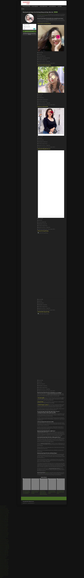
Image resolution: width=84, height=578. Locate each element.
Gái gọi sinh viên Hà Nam (4, 529)
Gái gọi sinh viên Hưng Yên (4, 537)
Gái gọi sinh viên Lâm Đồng (4, 541)
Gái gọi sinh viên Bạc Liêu (4, 561)
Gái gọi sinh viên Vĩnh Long (4, 567)
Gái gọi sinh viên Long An (4, 571)
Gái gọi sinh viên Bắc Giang (4, 517)
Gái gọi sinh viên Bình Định (4, 550)
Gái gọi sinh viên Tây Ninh (4, 569)
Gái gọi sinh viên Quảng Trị (4, 549)
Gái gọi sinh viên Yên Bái (3, 508)
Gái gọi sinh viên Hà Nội (3, 530)
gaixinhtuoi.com (25, 503)
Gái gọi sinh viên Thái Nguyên (4, 510)
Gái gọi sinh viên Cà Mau (4, 565)
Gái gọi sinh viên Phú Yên (4, 542)
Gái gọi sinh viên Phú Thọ (4, 536)
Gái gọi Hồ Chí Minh (26, 6)
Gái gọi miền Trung (43, 6)
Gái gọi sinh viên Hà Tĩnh (4, 531)
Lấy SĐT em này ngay (30, 31)
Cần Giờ (46, 472)
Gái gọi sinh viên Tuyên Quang (4, 512)
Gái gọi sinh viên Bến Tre (3, 560)
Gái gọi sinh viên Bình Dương (4, 559)
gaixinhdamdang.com (31, 503)
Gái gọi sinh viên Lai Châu (4, 520)
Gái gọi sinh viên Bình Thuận (4, 551)
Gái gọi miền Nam (52, 6)
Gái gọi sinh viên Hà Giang (4, 528)
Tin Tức (1, 577)
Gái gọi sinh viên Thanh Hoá (4, 511)
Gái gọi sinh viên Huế (3, 557)
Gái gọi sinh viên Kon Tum (4, 539)
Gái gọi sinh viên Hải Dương (4, 532)
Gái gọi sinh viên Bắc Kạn (4, 518)
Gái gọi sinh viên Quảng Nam (4, 547)
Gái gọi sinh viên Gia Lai (3, 556)
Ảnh (29, 28)
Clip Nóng (60, 6)
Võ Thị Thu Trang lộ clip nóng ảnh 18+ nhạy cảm (61, 492)
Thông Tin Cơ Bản (27, 24)
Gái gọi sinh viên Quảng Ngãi (4, 546)
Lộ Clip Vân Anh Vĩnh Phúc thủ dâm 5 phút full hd (52, 492)
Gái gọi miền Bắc (35, 6)
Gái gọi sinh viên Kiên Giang (4, 570)
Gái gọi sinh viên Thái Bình (4, 509)
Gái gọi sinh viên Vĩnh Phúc (4, 513)
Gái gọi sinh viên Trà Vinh (4, 575)
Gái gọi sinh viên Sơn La (3, 527)
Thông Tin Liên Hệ (27, 26)
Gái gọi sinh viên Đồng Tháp (4, 566)
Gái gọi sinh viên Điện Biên (4, 519)
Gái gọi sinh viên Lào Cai (4, 522)
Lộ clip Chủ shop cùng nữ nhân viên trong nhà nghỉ (26, 492)
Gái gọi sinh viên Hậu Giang (4, 568)
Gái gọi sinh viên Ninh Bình (4, 521)
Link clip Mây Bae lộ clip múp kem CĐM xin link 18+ (43, 492)
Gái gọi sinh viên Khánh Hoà (4, 540)
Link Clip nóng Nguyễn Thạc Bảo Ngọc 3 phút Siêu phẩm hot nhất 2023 (34, 493)
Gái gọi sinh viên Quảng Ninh (4, 548)
